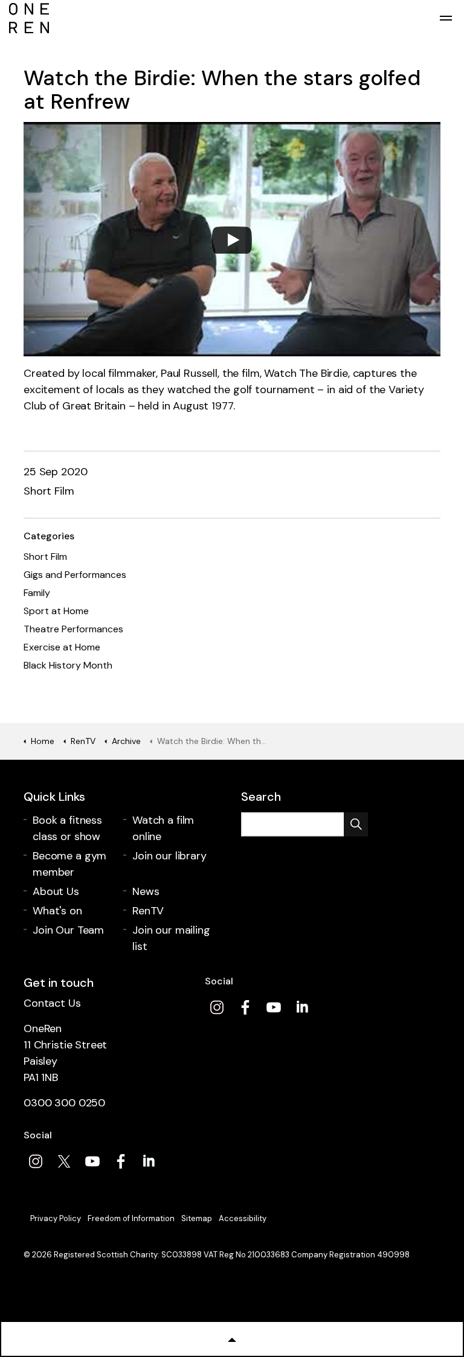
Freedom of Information (131, 1218)
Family (37, 592)
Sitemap (196, 1218)
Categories (49, 536)
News (145, 891)
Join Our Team (68, 930)
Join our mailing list (171, 938)
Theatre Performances (73, 629)
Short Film (49, 491)
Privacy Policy (55, 1218)
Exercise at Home (62, 647)
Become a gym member (69, 864)
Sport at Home (56, 611)
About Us (56, 891)
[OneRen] (232, 18)
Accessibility (242, 1218)
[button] (356, 824)
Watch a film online (163, 828)
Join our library (169, 856)
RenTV (148, 910)
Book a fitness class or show (67, 828)
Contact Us (52, 1003)
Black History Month (68, 665)
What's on (57, 910)
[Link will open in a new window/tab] (217, 1007)
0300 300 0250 (64, 1103)
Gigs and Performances (75, 574)
